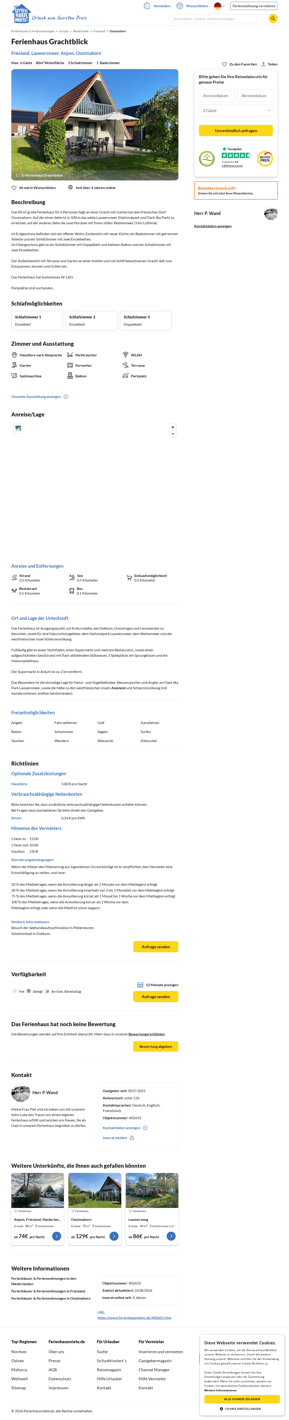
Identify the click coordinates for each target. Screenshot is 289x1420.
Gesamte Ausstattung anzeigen (36, 396)
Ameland (118, 688)
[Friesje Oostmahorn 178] (94, 1190)
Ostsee (17, 1360)
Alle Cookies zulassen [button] (242, 1399)
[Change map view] (18, 428)
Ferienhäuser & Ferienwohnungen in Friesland (48, 1291)
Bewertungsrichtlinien (146, 1034)
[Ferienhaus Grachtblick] (94, 124)
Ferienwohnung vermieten (254, 6)
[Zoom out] (173, 433)
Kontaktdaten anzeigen (213, 226)
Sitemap (18, 1387)
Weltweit (19, 1378)
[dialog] (242, 1375)
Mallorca (19, 1369)
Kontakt (104, 1387)
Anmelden (162, 6)
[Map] (94, 489)
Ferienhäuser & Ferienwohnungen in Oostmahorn (51, 1298)
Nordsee (18, 1351)
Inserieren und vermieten (161, 1351)
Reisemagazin (109, 1369)
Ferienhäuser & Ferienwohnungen (33, 31)
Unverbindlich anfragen (236, 130)
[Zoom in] (173, 427)
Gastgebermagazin (155, 1360)
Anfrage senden (156, 946)
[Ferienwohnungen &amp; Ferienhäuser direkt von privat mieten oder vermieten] (49, 18)
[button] (242, 1408)
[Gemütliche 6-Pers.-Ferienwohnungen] (37, 1190)
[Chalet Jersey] (152, 1190)
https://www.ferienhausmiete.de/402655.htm (134, 1317)
